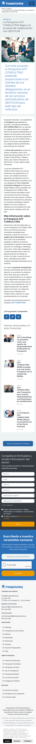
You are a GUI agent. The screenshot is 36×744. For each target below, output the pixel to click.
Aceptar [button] (7, 741)
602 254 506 (6, 618)
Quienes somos (24, 718)
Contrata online (10, 697)
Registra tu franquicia (17, 723)
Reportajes (9, 637)
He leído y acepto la (18, 517)
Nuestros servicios (11, 690)
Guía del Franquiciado (13, 648)
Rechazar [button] (17, 741)
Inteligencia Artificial (12, 681)
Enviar (18, 524)
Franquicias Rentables (13, 664)
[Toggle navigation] (31, 3)
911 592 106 (6, 598)
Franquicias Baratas (12, 674)
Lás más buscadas (11, 677)
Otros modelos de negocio (22, 725)
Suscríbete (18, 573)
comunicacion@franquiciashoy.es (14, 616)
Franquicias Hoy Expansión (14, 694)
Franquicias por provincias (14, 631)
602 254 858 (6, 609)
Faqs (6, 651)
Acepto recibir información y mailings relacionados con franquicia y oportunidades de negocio (19, 512)
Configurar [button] (27, 741)
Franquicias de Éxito (12, 667)
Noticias (8, 634)
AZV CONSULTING (19, 303)
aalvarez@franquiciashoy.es (12, 607)
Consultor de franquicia (10, 718)
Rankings (8, 627)
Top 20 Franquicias (11, 671)
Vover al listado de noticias (18, 444)
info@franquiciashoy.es (10, 596)
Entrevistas (9, 641)
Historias (8, 644)
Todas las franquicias (12, 660)
